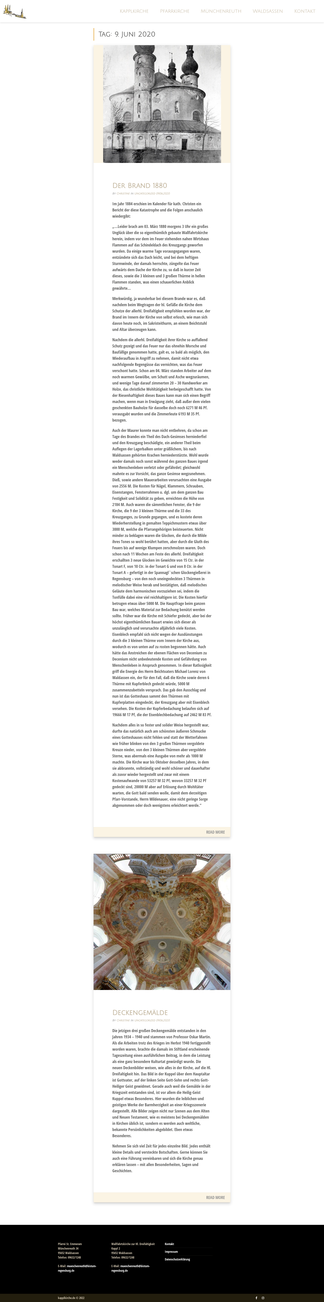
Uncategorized (144, 193)
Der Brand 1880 (139, 185)
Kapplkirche (134, 11)
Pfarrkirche (175, 11)
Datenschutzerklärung (177, 1259)
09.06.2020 (163, 193)
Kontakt (305, 11)
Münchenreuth (221, 11)
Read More (215, 832)
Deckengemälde (140, 1012)
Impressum (171, 1252)
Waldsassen (268, 11)
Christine (123, 193)
